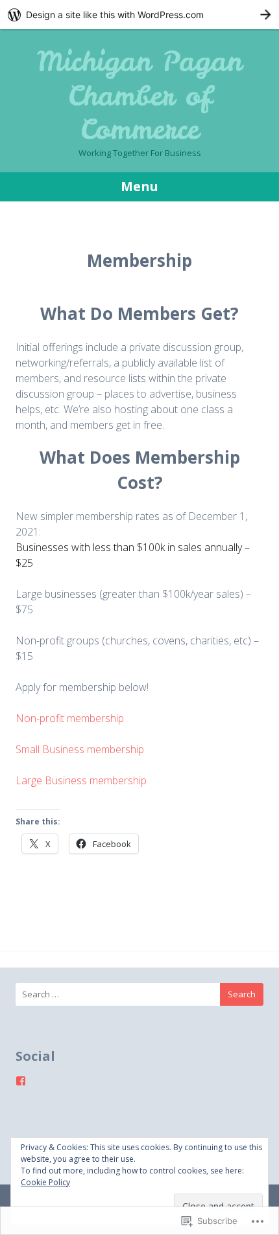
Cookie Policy (45, 1182)
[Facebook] (21, 1081)
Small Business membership (80, 749)
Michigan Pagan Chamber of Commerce (139, 95)
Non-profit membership (70, 718)
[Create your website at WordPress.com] (139, 14)
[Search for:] (139, 994)
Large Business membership (81, 780)
